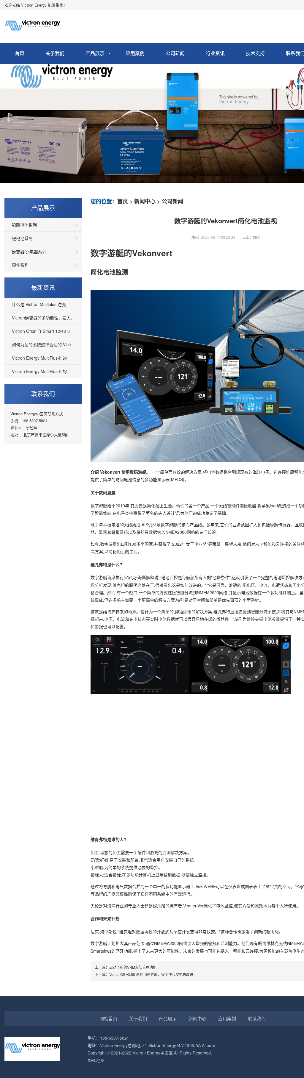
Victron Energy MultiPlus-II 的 (39, 358)
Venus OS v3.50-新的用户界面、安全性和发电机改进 (151, 974)
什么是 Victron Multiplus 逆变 (39, 304)
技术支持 (255, 53)
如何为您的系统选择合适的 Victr (41, 344)
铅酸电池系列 (24, 225)
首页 (19, 53)
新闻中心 (145, 201)
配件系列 (20, 265)
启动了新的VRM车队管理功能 (132, 967)
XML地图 (96, 1060)
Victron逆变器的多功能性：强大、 (43, 318)
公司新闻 (175, 53)
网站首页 (108, 1018)
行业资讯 (215, 53)
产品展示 (95, 53)
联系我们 (257, 1018)
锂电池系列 (22, 238)
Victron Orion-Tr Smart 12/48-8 (41, 331)
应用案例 (135, 53)
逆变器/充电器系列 (29, 252)
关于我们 (54, 53)
